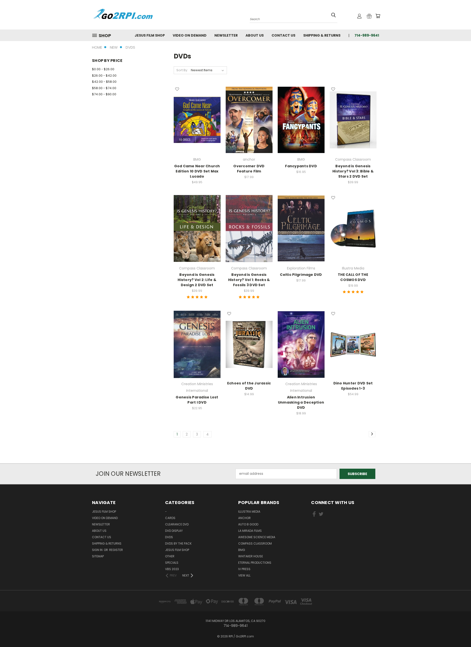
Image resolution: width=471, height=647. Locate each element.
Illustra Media (249, 511)
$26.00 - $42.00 (104, 75)
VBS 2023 (172, 569)
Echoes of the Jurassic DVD (249, 386)
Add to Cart (197, 128)
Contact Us (283, 35)
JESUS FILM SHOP (150, 35)
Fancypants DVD (301, 166)
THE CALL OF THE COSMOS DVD (353, 277)
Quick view (197, 110)
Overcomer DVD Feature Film (248, 169)
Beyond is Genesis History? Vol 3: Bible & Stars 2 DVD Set (353, 171)
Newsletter (226, 35)
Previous (458, 632)
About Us (255, 35)
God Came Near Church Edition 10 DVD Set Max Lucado (197, 171)
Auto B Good (248, 524)
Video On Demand (190, 35)
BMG (241, 550)
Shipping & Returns (321, 35)
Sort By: (182, 70)
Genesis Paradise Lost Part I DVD (197, 400)
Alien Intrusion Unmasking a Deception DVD (301, 402)
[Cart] (377, 16)
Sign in (97, 550)
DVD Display (174, 531)
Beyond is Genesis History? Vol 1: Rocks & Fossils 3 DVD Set (249, 279)
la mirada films (250, 531)
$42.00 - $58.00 (104, 81)
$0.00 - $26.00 (103, 69)
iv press (244, 569)
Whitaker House (250, 556)
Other (169, 556)
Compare (195, 119)
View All (244, 575)
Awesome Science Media (256, 537)
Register (116, 550)
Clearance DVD (177, 524)
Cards (170, 518)
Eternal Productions (254, 563)
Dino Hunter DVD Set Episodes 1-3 (353, 386)
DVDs (169, 537)
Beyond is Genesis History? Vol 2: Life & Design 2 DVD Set (197, 279)
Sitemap (98, 556)
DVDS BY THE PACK (178, 543)
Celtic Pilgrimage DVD (301, 274)
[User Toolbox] (359, 16)
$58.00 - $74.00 (104, 88)
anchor (244, 518)
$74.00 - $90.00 (104, 94)
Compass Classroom (255, 543)
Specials (171, 563)
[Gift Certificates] (369, 16)
